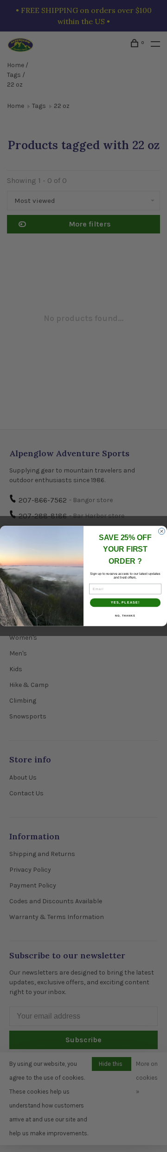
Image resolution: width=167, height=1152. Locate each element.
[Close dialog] (162, 531)
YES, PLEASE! (125, 602)
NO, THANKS (125, 615)
